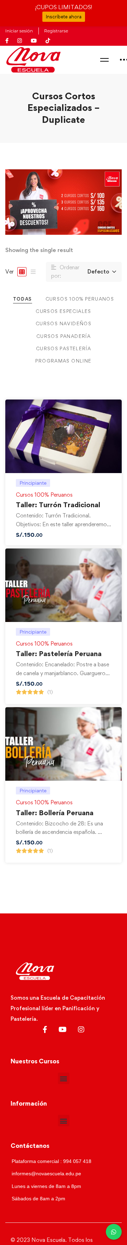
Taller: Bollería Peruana (54, 813)
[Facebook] (45, 1029)
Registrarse (56, 31)
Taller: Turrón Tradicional (58, 505)
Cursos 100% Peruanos (44, 494)
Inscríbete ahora (63, 16)
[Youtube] (62, 1029)
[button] (63, 1078)
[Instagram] (81, 1029)
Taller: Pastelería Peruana (59, 653)
